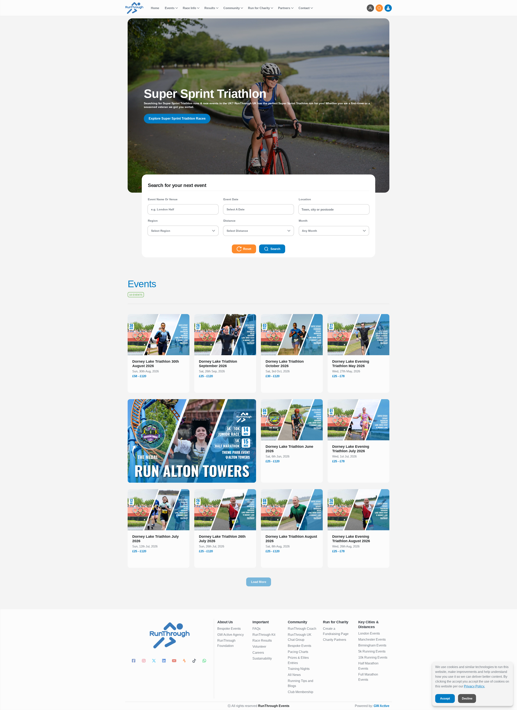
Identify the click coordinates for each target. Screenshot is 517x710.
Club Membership (300, 692)
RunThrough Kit (263, 634)
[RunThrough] (136, 8)
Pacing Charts (298, 652)
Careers (258, 652)
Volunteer (259, 646)
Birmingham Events (372, 645)
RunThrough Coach (302, 628)
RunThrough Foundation (226, 643)
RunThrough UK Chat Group (299, 637)
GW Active (381, 706)
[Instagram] (144, 661)
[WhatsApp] (205, 661)
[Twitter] (154, 661)
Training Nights (299, 668)
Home (155, 8)
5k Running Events (372, 651)
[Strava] (185, 661)
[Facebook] (134, 661)
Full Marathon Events (368, 677)
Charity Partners (334, 639)
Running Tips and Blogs (300, 683)
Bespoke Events (229, 628)
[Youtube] (175, 661)
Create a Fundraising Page (336, 631)
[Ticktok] (195, 661)
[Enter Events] (370, 8)
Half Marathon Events (368, 666)
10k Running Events (372, 657)
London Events (369, 633)
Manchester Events (372, 639)
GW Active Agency (230, 634)
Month (303, 220)
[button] (158, 364)
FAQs (256, 628)
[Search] (379, 8)
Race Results (262, 640)
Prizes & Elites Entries (298, 660)
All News (294, 675)
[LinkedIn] (165, 661)
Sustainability (262, 658)
